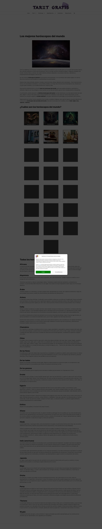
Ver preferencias (58, 272)
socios (40, 264)
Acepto (43, 272)
